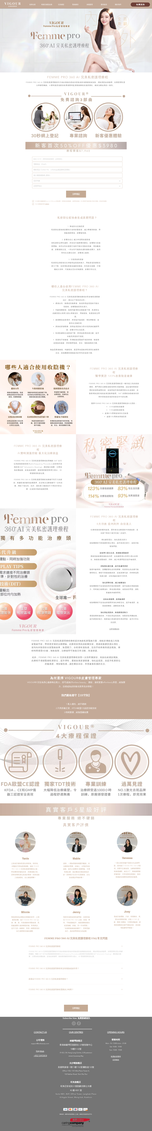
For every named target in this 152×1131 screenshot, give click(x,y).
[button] (32, 4)
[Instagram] (74, 1023)
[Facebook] (79, 1023)
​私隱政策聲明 (116, 1057)
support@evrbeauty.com (40, 1044)
